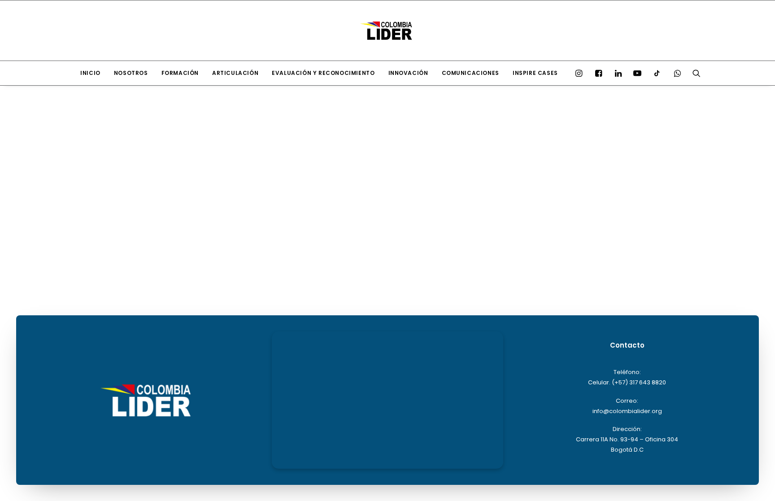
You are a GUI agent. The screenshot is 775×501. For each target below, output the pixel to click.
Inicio (90, 73)
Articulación (235, 73)
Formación (180, 73)
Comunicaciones (470, 73)
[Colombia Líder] (387, 30)
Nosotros (131, 73)
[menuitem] (90, 73)
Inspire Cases (535, 73)
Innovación (408, 73)
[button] (581, 73)
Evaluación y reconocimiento (323, 73)
